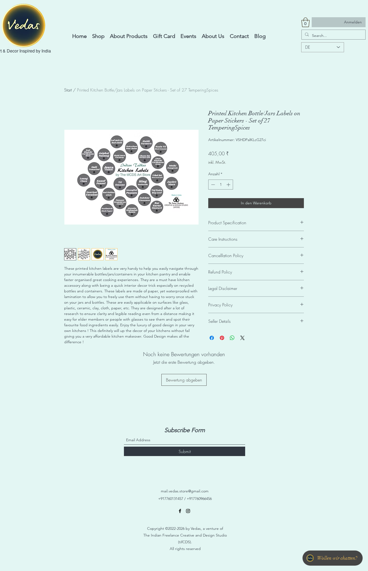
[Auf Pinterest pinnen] (222, 338)
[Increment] (228, 184)
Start (68, 90)
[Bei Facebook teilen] (212, 338)
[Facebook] (180, 511)
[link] (305, 22)
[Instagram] (188, 511)
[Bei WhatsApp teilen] (232, 338)
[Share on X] (242, 338)
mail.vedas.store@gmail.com (185, 491)
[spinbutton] (220, 184)
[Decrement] (212, 184)
